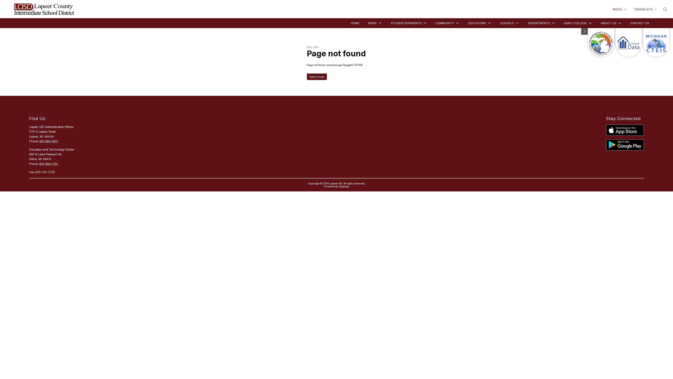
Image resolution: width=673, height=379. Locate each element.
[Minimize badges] (584, 31)
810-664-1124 (48, 164)
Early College (575, 23)
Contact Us (639, 23)
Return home (317, 76)
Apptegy (344, 186)
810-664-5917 (48, 141)
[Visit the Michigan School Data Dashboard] (629, 42)
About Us (608, 23)
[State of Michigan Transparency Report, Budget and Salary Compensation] (601, 42)
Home (355, 23)
